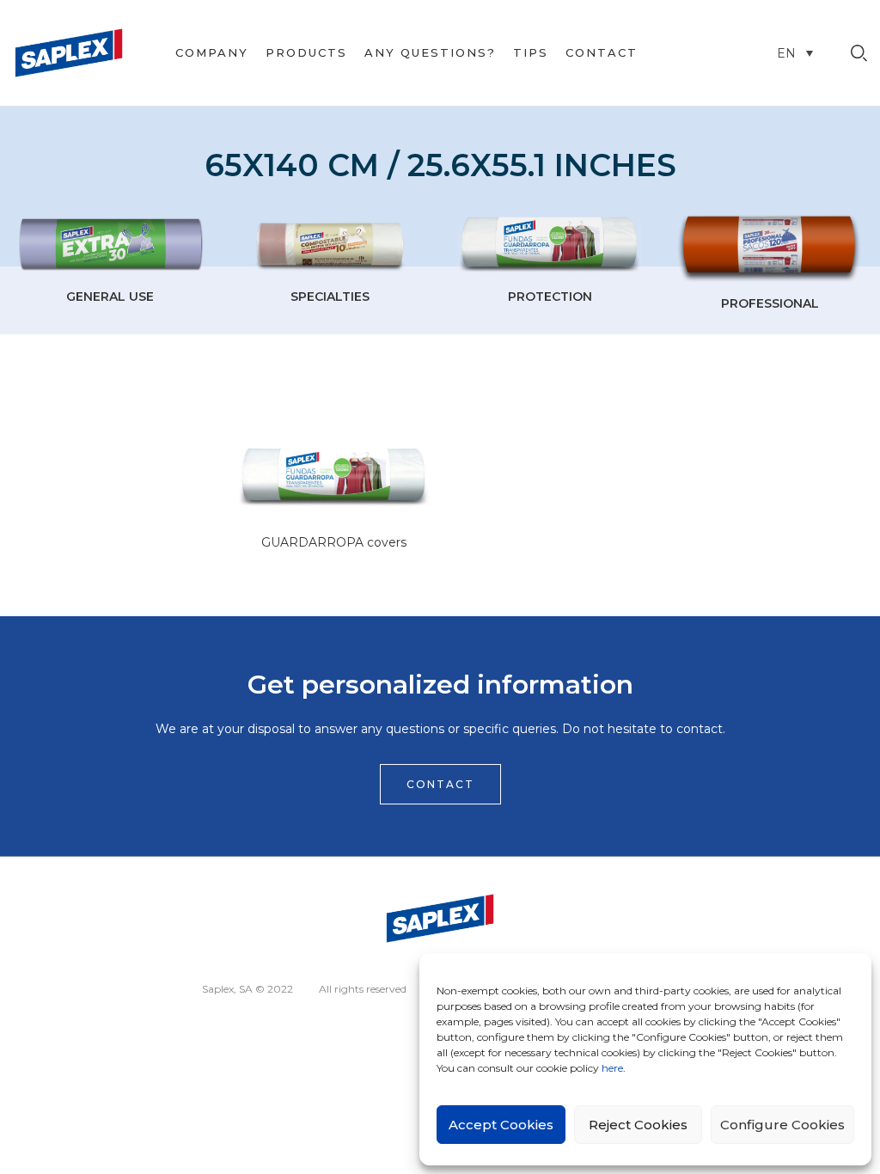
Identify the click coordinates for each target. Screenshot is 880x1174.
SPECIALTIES (330, 296)
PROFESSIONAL (770, 303)
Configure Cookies (782, 1124)
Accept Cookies (501, 1124)
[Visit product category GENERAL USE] (110, 244)
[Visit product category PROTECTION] (550, 244)
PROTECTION (550, 296)
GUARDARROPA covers (333, 542)
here (612, 1067)
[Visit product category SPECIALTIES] (330, 244)
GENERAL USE (110, 296)
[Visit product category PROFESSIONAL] (770, 247)
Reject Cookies (638, 1124)
